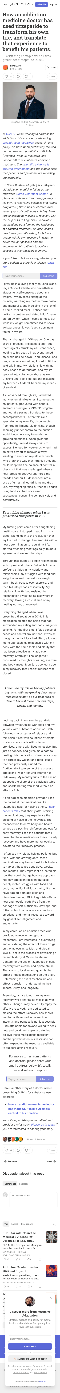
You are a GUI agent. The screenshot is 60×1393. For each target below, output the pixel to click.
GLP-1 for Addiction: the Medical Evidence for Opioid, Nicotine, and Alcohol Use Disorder (19, 1237)
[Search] (54, 1224)
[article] (30, 1246)
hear (52, 806)
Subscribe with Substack (32, 1358)
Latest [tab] (14, 1224)
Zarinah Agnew (22, 1255)
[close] (50, 1297)
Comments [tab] (10, 1183)
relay (17, 811)
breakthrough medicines (18, 142)
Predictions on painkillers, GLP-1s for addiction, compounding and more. (21, 1277)
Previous (12, 1161)
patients (8, 811)
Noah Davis (15, 66)
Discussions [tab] (27, 1224)
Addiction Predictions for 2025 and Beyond (20, 1269)
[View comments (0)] (18, 76)
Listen (53, 67)
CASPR (10, 134)
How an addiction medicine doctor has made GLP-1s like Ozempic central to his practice (31, 1109)
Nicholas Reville (25, 1282)
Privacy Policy (40, 1372)
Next (49, 1161)
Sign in (53, 4)
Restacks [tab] (23, 1183)
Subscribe (41, 4)
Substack (14, 1386)
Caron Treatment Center (32, 193)
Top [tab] (6, 1224)
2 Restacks (40, 1139)
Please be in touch (43, 1124)
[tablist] (16, 1184)
